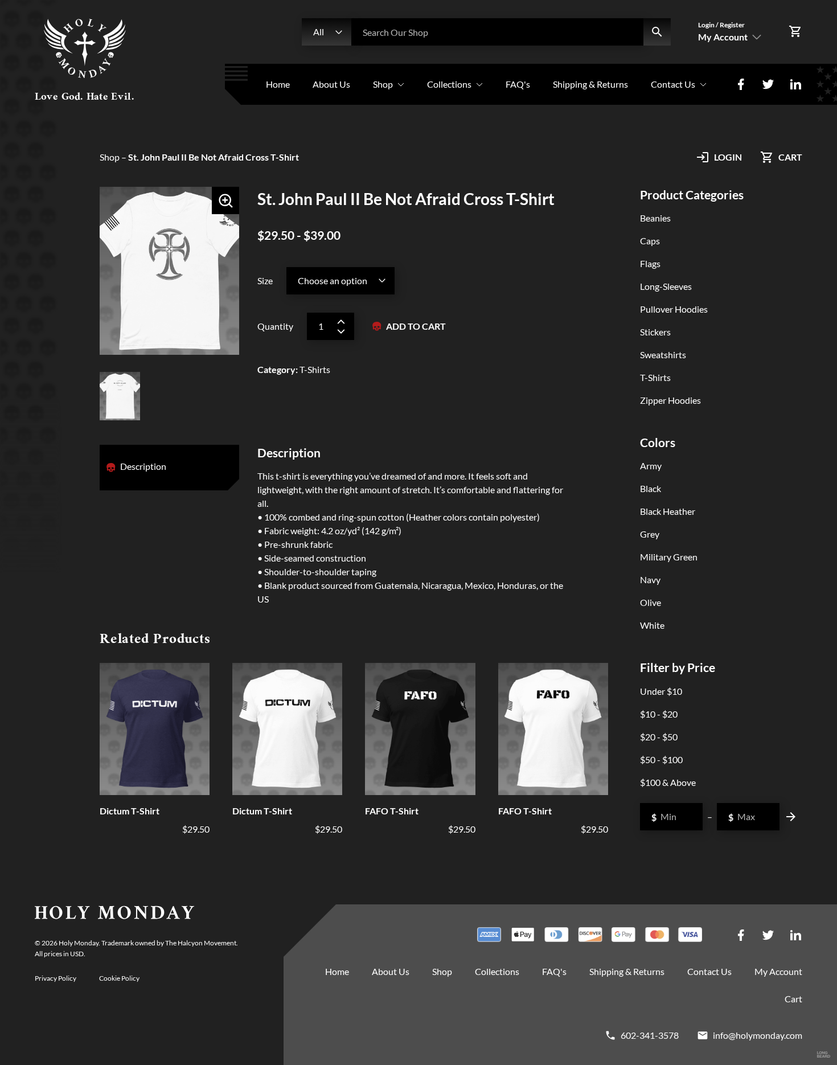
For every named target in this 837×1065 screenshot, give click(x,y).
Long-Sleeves (666, 286)
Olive (650, 602)
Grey (649, 534)
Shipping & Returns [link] (590, 84)
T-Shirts (655, 377)
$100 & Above (668, 782)
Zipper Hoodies (670, 400)
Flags (650, 263)
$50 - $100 (661, 759)
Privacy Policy (55, 978)
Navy (650, 579)
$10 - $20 (659, 713)
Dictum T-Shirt (129, 810)
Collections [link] (449, 84)
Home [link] (278, 84)
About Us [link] (331, 84)
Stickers (655, 331)
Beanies (655, 217)
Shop (110, 156)
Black (650, 488)
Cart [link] (793, 998)
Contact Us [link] (673, 84)
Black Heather (667, 511)
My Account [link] (778, 971)
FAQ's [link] (518, 84)
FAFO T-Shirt (392, 810)
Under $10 (661, 691)
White (652, 625)
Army (651, 465)
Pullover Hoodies (674, 309)
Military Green (669, 556)
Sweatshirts (663, 354)
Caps (650, 240)
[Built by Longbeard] (823, 1055)
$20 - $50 (659, 736)
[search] (657, 32)
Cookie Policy (119, 978)
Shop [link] (383, 84)
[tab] (143, 468)
